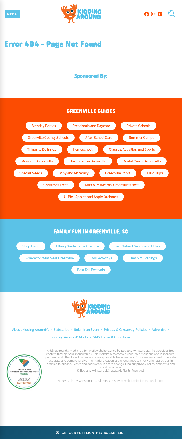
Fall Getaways (101, 258)
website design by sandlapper (144, 380)
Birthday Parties (44, 126)
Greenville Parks (117, 173)
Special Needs (30, 173)
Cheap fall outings (143, 258)
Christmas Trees (55, 185)
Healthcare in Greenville (87, 161)
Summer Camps (141, 138)
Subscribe (61, 330)
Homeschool (82, 149)
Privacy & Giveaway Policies (125, 330)
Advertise (159, 330)
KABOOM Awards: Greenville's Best (112, 185)
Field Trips (155, 173)
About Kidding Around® (30, 330)
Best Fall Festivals (91, 270)
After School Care (98, 138)
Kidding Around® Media (69, 337)
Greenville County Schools (48, 138)
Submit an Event (86, 330)
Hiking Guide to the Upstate (77, 246)
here (118, 367)
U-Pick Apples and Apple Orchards (91, 197)
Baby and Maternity (74, 173)
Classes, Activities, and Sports (132, 149)
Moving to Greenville (37, 161)
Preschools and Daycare (91, 126)
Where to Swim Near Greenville (49, 258)
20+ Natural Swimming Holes (137, 246)
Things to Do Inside (41, 149)
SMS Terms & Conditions (112, 337)
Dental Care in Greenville (142, 161)
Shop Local (31, 246)
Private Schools (138, 126)
